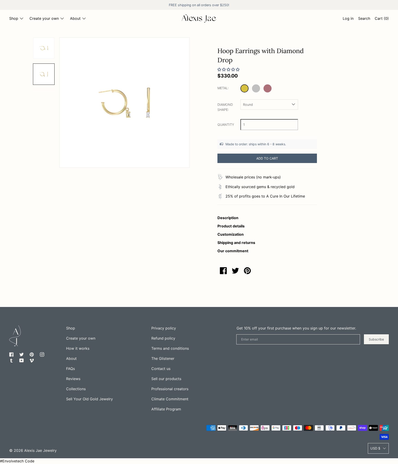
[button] (364, 19)
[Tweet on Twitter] (235, 271)
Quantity (225, 124)
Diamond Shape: (225, 107)
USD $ (375, 448)
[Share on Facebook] (223, 271)
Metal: (223, 88)
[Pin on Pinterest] (247, 271)
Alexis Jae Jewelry (40, 450)
